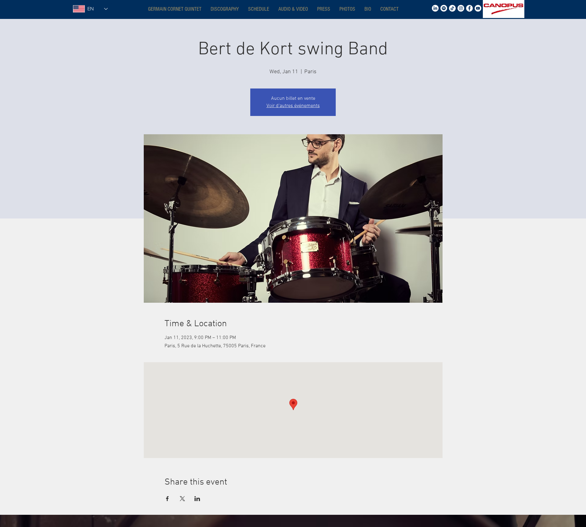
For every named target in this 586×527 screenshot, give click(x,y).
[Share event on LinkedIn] (197, 498)
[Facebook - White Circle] (469, 8)
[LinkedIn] (435, 8)
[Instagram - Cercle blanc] (461, 8)
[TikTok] (452, 8)
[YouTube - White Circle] (478, 8)
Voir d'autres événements (293, 106)
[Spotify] (443, 8)
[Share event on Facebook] (167, 498)
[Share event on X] (182, 498)
